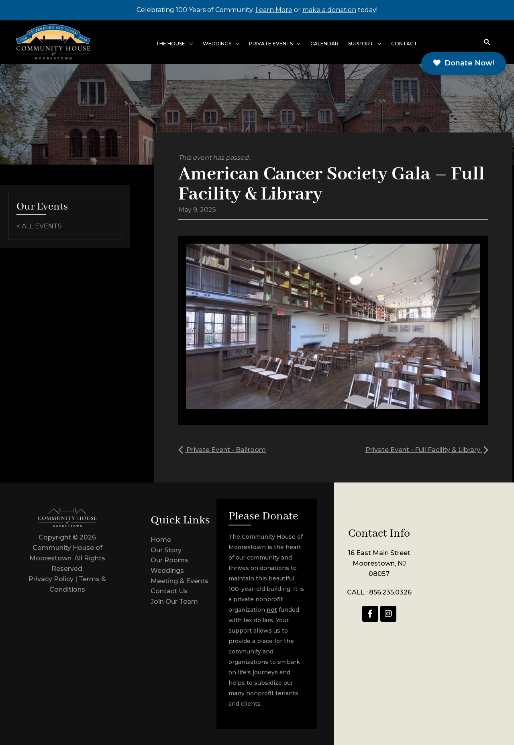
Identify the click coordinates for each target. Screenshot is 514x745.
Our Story (166, 550)
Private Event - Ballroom (225, 450)
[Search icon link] (487, 42)
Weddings (167, 570)
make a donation (329, 10)
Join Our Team (174, 601)
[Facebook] (370, 614)
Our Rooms (169, 560)
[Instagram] (388, 614)
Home (161, 539)
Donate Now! (467, 63)
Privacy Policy (51, 579)
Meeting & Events (179, 581)
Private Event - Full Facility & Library (423, 450)
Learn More (273, 10)
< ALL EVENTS (39, 226)
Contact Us (169, 591)
